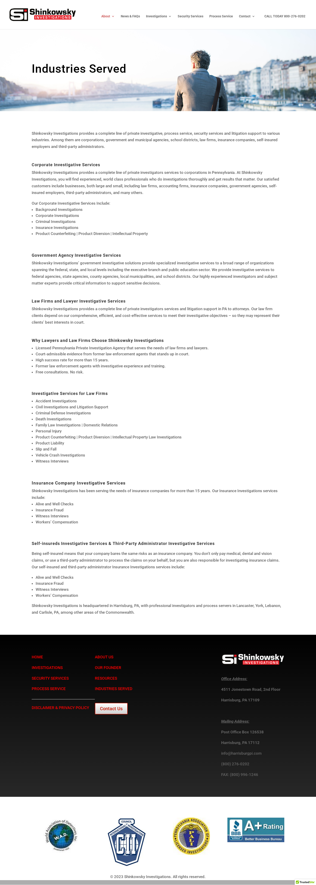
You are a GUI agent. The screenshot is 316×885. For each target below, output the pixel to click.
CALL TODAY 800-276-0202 (284, 16)
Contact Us (111, 708)
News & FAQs (130, 16)
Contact (245, 16)
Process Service (221, 16)
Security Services (190, 16)
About (105, 16)
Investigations (156, 16)
